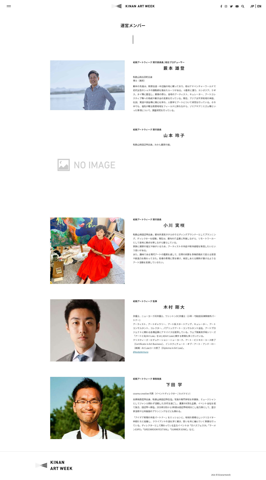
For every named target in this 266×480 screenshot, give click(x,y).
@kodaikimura (140, 351)
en (259, 6)
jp (252, 6)
